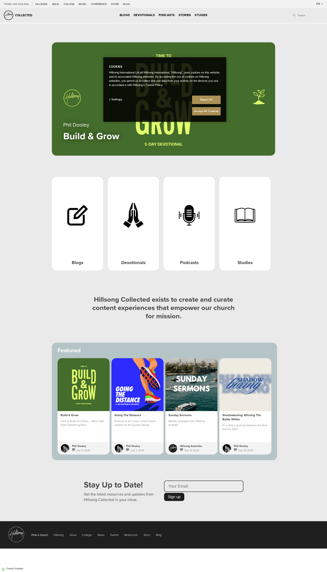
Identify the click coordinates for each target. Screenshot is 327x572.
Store (115, 4)
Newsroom (131, 535)
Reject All (206, 99)
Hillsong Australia (191, 446)
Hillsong (41, 4)
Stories (185, 15)
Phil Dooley (79, 446)
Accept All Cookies (206, 111)
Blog (126, 4)
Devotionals (144, 15)
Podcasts (167, 15)
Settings (116, 99)
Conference (99, 4)
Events (114, 535)
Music (83, 4)
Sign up (174, 497)
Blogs (125, 15)
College (69, 4)
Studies (201, 15)
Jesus (56, 4)
